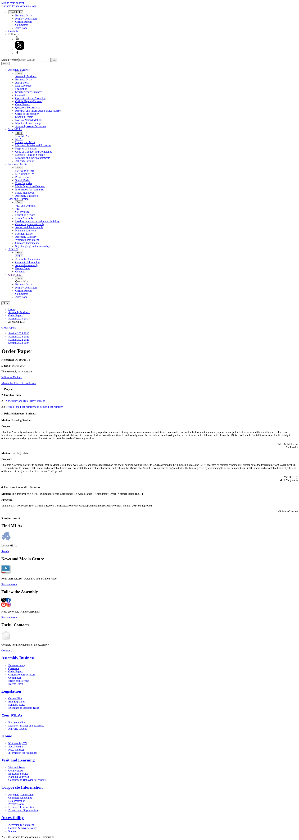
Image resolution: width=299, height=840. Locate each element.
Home (11, 309)
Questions (13, 668)
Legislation (21, 88)
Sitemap (12, 831)
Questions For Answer (27, 107)
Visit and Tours (16, 767)
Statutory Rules (16, 704)
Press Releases (23, 177)
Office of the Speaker (27, 113)
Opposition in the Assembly (30, 98)
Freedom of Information (21, 807)
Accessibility (12, 817)
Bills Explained (16, 701)
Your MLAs (15, 129)
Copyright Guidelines (20, 797)
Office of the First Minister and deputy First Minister (34, 406)
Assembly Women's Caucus (30, 126)
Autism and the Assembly (29, 227)
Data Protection (16, 800)
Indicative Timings (11, 377)
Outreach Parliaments (27, 242)
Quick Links (16, 12)
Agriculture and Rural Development (25, 400)
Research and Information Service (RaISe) (38, 110)
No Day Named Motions (28, 119)
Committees (21, 24)
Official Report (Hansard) (29, 101)
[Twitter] (19, 48)
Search (5, 551)
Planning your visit (25, 230)
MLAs (18, 139)
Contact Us (7, 650)
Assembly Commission (27, 259)
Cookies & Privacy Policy (22, 828)
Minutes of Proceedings (28, 123)
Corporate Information (27, 262)
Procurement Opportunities (23, 810)
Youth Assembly (24, 218)
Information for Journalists (29, 189)
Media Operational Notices (30, 186)
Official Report (23, 21)
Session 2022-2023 (18, 339)
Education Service (25, 214)
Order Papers (22, 104)
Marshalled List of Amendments (18, 383)
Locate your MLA (25, 142)
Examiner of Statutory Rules (23, 707)
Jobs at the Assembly (26, 265)
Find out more (9, 584)
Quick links (14, 274)
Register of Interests (26, 148)
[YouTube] (17, 39)
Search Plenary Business (28, 91)
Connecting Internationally (29, 224)
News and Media (17, 164)
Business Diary (23, 15)
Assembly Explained (26, 195)
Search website (9, 59)
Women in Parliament (27, 239)
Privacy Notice (16, 803)
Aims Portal (21, 27)
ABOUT (13, 249)
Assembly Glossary (26, 236)
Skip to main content (12, 2)
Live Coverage (23, 85)
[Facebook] (17, 53)
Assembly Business (19, 69)
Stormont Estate (24, 233)
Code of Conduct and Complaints (33, 151)
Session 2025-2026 (18, 333)
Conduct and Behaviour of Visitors (27, 779)
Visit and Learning (18, 198)
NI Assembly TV (24, 173)
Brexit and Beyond (18, 680)
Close (5, 303)
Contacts (13, 31)
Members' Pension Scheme (30, 154)
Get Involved (22, 211)
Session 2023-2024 (18, 342)
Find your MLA (17, 722)
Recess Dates (22, 268)
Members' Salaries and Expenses (33, 145)
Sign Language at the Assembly (32, 246)
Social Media (22, 180)
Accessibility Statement (21, 824)
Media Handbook (24, 192)
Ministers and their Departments (32, 157)
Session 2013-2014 (18, 318)
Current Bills (15, 698)
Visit (17, 208)
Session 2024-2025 (18, 336)
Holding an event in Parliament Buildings (37, 221)
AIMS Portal (22, 82)
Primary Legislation (26, 18)
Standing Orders (24, 116)
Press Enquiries (23, 183)
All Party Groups (24, 160)
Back (19, 73)
